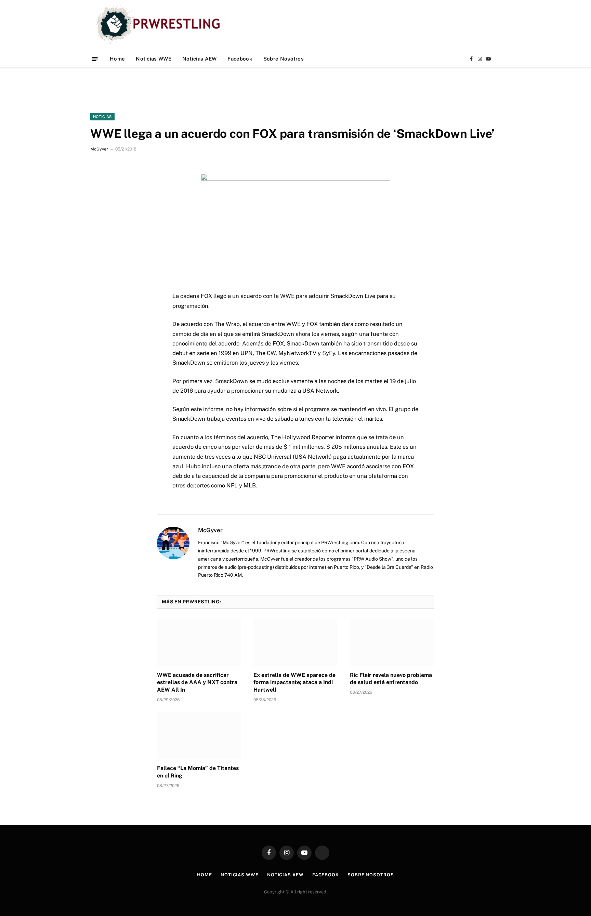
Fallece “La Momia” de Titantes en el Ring (198, 772)
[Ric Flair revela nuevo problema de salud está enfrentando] (392, 642)
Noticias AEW (199, 59)
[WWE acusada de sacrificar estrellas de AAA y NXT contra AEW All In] (199, 642)
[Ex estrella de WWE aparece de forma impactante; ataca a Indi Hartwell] (295, 642)
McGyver (99, 149)
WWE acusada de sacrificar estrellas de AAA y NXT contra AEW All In (197, 682)
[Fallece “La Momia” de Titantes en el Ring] (199, 735)
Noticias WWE (153, 59)
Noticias (102, 117)
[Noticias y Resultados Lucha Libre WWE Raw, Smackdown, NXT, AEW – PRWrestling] (159, 25)
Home (117, 59)
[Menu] (95, 59)
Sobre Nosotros (283, 59)
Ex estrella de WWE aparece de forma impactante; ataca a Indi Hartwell (294, 682)
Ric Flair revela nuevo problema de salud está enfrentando (391, 679)
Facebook (239, 59)
